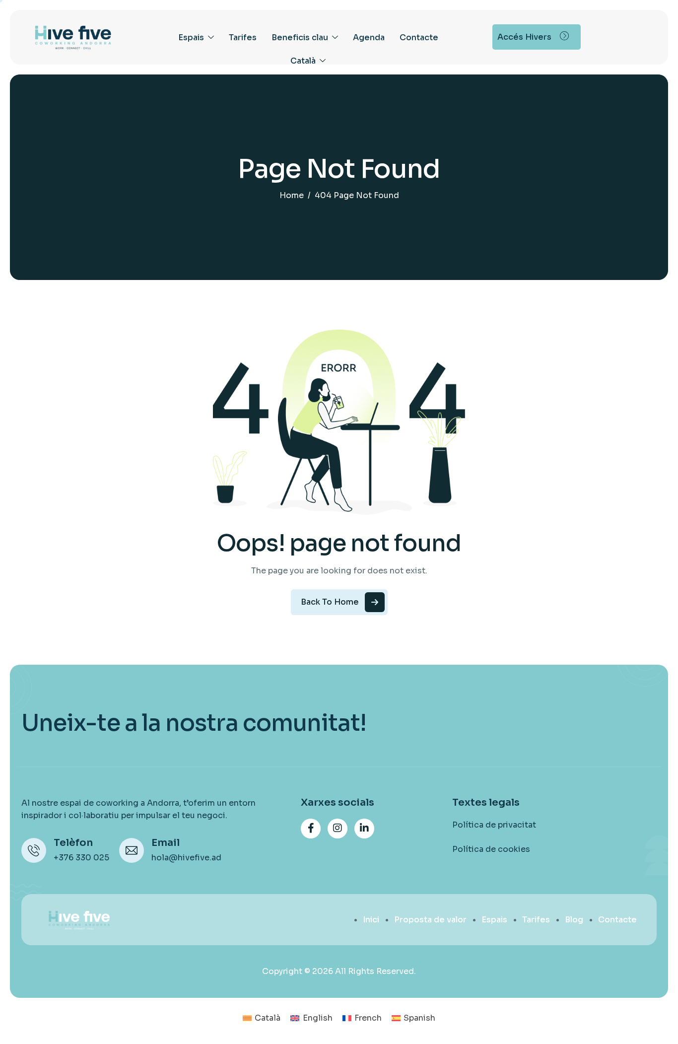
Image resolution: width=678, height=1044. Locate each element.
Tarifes (243, 37)
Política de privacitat (494, 825)
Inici (371, 919)
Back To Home (330, 602)
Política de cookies (491, 849)
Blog (574, 919)
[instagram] (337, 828)
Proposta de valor (430, 919)
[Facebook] (311, 828)
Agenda (369, 37)
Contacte (419, 37)
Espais (191, 37)
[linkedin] (364, 828)
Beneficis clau (299, 37)
